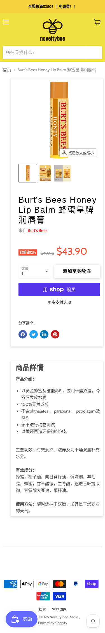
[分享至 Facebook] (22, 334)
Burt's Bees (37, 230)
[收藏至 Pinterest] (55, 334)
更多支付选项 (59, 302)
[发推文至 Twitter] (33, 334)
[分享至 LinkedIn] (44, 334)
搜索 (42, 609)
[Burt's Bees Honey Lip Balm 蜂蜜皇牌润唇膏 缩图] (28, 173)
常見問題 (59, 609)
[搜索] (94, 52)
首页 (7, 70)
